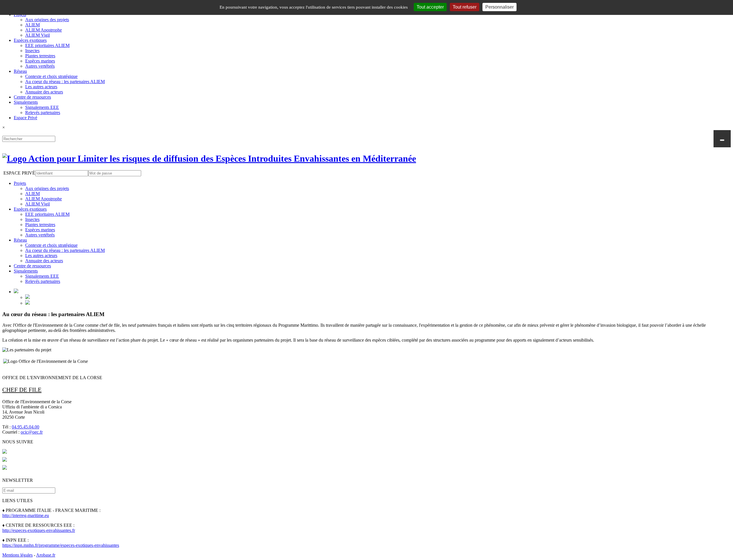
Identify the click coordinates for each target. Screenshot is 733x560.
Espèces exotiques (30, 40)
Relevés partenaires (42, 112)
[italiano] (27, 303)
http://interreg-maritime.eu (25, 515)
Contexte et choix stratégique (51, 76)
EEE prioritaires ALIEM (47, 45)
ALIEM (32, 24)
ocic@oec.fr (32, 432)
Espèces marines (40, 60)
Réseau (20, 71)
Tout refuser (464, 7)
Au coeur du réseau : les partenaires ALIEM (65, 81)
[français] (27, 297)
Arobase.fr (45, 555)
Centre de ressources (32, 97)
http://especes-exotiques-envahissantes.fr (38, 530)
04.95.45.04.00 (25, 426)
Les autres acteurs (41, 86)
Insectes (32, 50)
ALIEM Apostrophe (43, 30)
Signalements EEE (42, 107)
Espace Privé (25, 117)
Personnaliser (499, 7)
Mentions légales (17, 555)
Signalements (26, 102)
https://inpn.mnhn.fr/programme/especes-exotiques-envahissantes (60, 545)
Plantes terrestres (40, 55)
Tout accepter (430, 7)
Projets (20, 183)
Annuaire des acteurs (44, 91)
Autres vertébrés (40, 66)
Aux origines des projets (47, 19)
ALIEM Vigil (37, 35)
